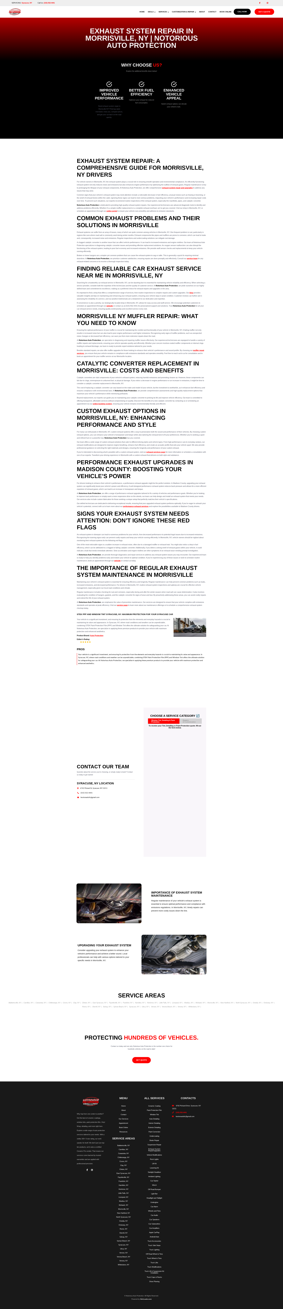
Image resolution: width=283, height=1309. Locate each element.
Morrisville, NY (123, 1209)
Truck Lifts (154, 1263)
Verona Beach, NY (123, 1257)
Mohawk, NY (123, 1205)
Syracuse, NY (123, 1245)
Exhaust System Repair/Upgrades (154, 1150)
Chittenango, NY (123, 1157)
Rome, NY (123, 1229)
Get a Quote (264, 12)
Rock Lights (154, 1159)
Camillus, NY (123, 1149)
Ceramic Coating (154, 1106)
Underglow (154, 1202)
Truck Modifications (154, 1267)
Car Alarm (154, 1207)
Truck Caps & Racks (154, 1277)
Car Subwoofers (154, 1224)
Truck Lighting (154, 1250)
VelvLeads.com (146, 1299)
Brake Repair (154, 1140)
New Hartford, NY (123, 1213)
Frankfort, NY (123, 1181)
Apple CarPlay (154, 1232)
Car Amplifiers (154, 1228)
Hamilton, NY (123, 1185)
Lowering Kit (154, 1168)
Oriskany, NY (123, 1225)
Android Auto (154, 1237)
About (202, 12)
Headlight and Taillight (154, 1198)
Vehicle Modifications (154, 1155)
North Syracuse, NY (123, 1217)
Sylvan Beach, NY (123, 1241)
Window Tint (154, 1114)
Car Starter (154, 1181)
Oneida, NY (123, 1221)
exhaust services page (155, 452)
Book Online (225, 12)
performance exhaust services (135, 506)
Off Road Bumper (154, 1189)
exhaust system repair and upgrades (177, 188)
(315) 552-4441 (181, 1112)
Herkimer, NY (123, 1189)
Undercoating (154, 1136)
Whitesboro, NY (123, 1265)
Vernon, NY (123, 1253)
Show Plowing (154, 1281)
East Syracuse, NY (123, 1173)
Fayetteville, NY (123, 1177)
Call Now (242, 12)
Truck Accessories (154, 1241)
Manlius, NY (123, 1201)
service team (192, 258)
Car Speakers (154, 1219)
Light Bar (154, 1194)
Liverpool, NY (123, 1197)
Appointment (123, 1123)
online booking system (102, 404)
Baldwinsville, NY (123, 1145)
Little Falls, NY (123, 1193)
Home (142, 12)
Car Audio (154, 1215)
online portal (111, 211)
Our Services (123, 1119)
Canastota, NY (123, 1153)
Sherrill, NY (123, 1233)
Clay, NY (123, 1165)
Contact (212, 12)
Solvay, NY (124, 1237)
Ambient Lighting (154, 1176)
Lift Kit (154, 1163)
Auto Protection (96, 636)
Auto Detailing (154, 1119)
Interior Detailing (154, 1123)
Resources (123, 1132)
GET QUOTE (141, 1060)
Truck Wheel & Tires (154, 1258)
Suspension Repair (154, 1145)
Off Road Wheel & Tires (154, 1254)
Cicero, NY (123, 1161)
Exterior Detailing (154, 1127)
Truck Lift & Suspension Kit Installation (154, 1272)
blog (191, 293)
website (109, 306)
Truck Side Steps (154, 1245)
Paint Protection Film (154, 1110)
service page (122, 605)
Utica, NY (123, 1249)
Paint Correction (154, 1132)
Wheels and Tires (154, 1211)
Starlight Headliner (154, 1172)
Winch (154, 1185)
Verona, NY (123, 1261)
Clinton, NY (123, 1169)
